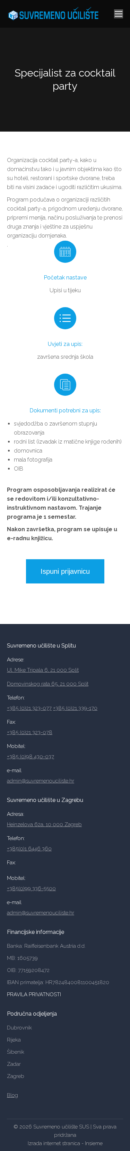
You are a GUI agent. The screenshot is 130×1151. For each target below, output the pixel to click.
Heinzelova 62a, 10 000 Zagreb (44, 824)
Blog (12, 1095)
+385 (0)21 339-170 (75, 708)
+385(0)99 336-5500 (31, 888)
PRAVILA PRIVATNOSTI (34, 994)
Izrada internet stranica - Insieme (65, 1143)
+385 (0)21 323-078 (29, 732)
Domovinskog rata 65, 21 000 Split (47, 684)
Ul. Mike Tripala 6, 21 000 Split (43, 670)
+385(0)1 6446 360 (29, 849)
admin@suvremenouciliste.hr (40, 781)
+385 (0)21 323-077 (29, 708)
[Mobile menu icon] (118, 13)
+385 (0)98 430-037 (30, 756)
